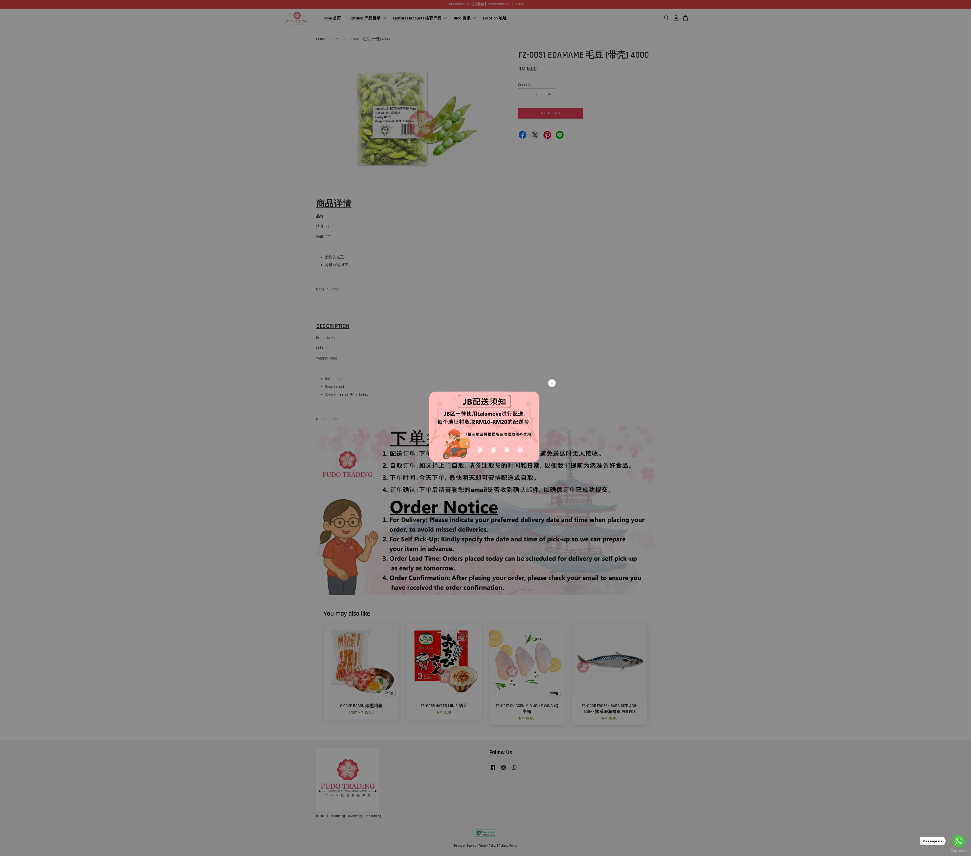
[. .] (485, 428)
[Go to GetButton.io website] (959, 850)
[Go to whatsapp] (959, 841)
